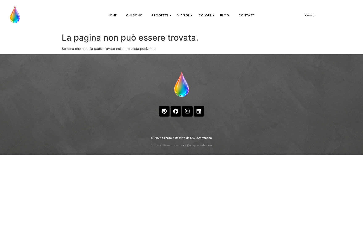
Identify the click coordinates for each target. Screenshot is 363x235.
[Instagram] (187, 111)
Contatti (246, 15)
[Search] (355, 15)
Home (112, 15)
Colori (205, 15)
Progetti (160, 15)
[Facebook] (176, 111)
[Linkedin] (199, 111)
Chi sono (134, 15)
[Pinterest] (164, 111)
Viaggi (183, 15)
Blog (224, 15)
